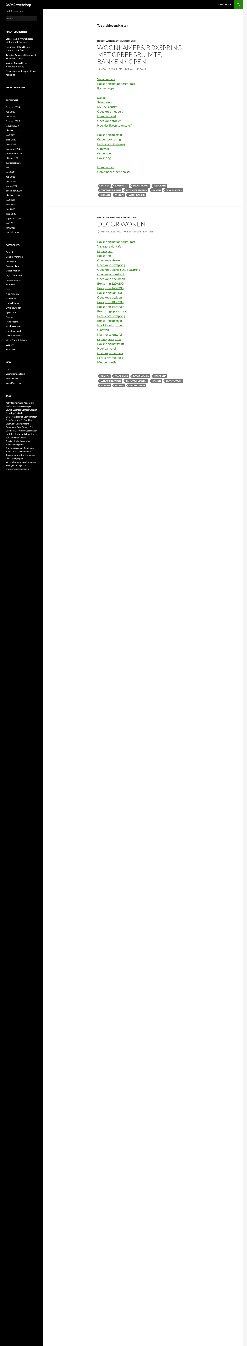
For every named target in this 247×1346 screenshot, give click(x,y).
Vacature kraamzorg (26, 455)
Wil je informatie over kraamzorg (21, 462)
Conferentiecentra (14, 416)
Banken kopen (106, 88)
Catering (10, 413)
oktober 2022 (13, 130)
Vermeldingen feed (15, 373)
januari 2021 (12, 186)
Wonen (119, 195)
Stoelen (102, 97)
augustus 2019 (13, 218)
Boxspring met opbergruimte (116, 83)
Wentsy (10, 344)
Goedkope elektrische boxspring (118, 269)
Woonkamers (106, 79)
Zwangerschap (21, 465)
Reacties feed (12, 378)
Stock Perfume (13, 326)
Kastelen (10, 434)
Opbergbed (105, 153)
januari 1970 (12, 232)
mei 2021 (10, 176)
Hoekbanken (105, 167)
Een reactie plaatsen (135, 68)
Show (16, 437)
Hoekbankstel (106, 116)
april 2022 (11, 139)
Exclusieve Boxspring (111, 144)
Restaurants (20, 434)
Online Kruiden (13, 307)
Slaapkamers (174, 190)
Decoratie (160, 185)
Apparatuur (29, 403)
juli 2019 (10, 223)
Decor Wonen (106, 40)
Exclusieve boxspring (111, 316)
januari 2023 (12, 125)
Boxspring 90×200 (109, 292)
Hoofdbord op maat (110, 325)
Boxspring (104, 158)
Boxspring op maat (109, 134)
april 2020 (11, 213)
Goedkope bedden (109, 297)
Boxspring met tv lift (110, 343)
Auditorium (11, 406)
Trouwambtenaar (23, 451)
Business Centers (21, 409)
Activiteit (10, 403)
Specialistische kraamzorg (18, 441)
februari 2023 (13, 121)
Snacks (22, 437)
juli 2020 (10, 199)
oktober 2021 (13, 158)
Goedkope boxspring (111, 265)
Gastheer (10, 430)
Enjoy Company (14, 275)
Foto (32, 427)
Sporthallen (11, 444)
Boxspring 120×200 (110, 283)
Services (10, 437)
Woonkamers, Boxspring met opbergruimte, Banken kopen (139, 54)
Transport (10, 451)
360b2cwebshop (18, 5)
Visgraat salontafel (109, 246)
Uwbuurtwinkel (14, 335)
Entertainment (22, 423)
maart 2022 (12, 144)
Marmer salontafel (109, 334)
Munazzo (10, 284)
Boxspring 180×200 (110, 302)
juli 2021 (10, 167)
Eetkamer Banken (111, 190)
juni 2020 (10, 204)
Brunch (9, 409)
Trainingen (29, 448)
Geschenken (31, 430)
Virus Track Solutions (16, 340)
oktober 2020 (13, 195)
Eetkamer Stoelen (136, 190)
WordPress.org (13, 383)
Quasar (9, 317)
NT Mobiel (11, 298)
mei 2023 (10, 111)
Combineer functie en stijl (114, 172)
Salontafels (104, 102)
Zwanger (10, 465)
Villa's (9, 458)
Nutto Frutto (12, 303)
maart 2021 (12, 181)
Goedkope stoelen (109, 121)
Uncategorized (126, 40)
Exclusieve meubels (110, 357)
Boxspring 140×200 (110, 306)
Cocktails (18, 413)
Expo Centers (23, 427)
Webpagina (17, 458)
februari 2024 (13, 107)
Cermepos (11, 261)
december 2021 (14, 148)
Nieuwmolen (12, 293)
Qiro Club (11, 312)
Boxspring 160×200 (110, 288)
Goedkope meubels (110, 111)
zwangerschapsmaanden (17, 469)
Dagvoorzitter (30, 416)
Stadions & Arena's (14, 448)
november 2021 (14, 153)
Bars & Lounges (24, 406)
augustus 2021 (13, 162)
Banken (105, 185)
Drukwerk (10, 423)
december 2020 (14, 190)
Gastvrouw (20, 430)
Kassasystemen (13, 279)
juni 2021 (10, 172)
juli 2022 (10, 135)
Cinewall (103, 148)
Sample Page (224, 4)
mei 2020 (10, 209)
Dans (8, 420)
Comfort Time (13, 266)
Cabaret (33, 409)
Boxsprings (121, 185)
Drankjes (28, 420)
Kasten (156, 190)
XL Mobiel (11, 349)
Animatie (19, 403)
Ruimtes (30, 434)
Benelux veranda (14, 256)
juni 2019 (10, 227)
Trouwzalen (11, 455)
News (8, 289)
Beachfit (10, 252)
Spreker (20, 444)
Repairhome (12, 321)
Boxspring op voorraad (112, 311)
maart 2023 (12, 116)
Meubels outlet (107, 107)
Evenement (11, 427)
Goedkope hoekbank (111, 274)
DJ (22, 420)
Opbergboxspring (109, 139)
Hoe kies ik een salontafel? (114, 125)
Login (8, 369)
